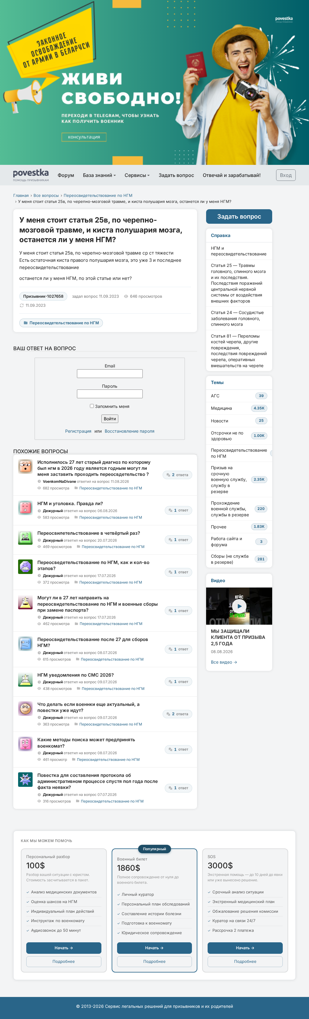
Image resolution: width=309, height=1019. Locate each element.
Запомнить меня (111, 406)
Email (110, 365)
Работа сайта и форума (237, 541)
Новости (237, 420)
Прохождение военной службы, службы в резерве (238, 508)
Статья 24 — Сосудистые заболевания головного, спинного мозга (237, 318)
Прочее (238, 526)
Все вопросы (46, 195)
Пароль (109, 386)
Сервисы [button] (135, 175)
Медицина (238, 408)
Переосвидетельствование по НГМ (98, 195)
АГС (237, 395)
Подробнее (64, 961)
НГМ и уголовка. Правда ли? (70, 503)
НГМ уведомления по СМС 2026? (75, 675)
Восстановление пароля (129, 431)
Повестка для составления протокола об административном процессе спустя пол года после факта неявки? (97, 781)
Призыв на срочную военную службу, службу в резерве (238, 479)
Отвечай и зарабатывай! (232, 175)
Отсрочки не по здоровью (238, 435)
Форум (66, 175)
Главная (21, 195)
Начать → (64, 947)
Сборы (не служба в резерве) (238, 559)
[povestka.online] (31, 175)
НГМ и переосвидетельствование (238, 251)
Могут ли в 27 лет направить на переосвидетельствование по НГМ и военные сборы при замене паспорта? (97, 604)
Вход (286, 175)
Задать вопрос (176, 175)
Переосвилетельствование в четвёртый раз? (88, 533)
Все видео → (224, 662)
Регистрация (78, 431)
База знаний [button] (97, 175)
